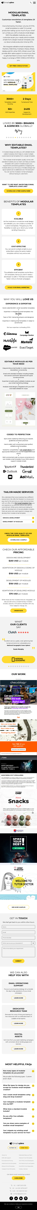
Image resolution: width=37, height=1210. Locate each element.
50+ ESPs (18, 313)
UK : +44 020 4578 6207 (19, 1188)
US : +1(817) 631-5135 (19, 1185)
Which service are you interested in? (13, 943)
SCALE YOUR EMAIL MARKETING (18, 287)
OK (18, 1207)
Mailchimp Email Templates (9, 1163)
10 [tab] (28, 666)
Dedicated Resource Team (25, 1155)
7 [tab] (19, 137)
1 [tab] (6, 137)
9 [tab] (23, 137)
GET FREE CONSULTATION (19, 66)
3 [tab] (13, 666)
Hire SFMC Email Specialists (26, 1166)
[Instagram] (26, 1198)
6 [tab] (17, 137)
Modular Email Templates (25, 1157)
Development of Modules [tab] (13, 521)
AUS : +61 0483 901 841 (19, 1191)
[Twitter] (16, 1198)
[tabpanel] (18, 132)
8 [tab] (21, 137)
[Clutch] (18, 632)
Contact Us (12, 1148)
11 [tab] (28, 137)
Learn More (18, 998)
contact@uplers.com (19, 1194)
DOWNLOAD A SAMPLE (18, 540)
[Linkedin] (21, 1198)
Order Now (24, 1148)
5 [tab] (15, 137)
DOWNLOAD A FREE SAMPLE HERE (18, 191)
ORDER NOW (18, 610)
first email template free (23, 503)
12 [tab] (30, 137)
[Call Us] (31, 2)
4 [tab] (13, 137)
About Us (4, 1155)
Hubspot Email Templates (8, 1169)
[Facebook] (11, 1198)
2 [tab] (8, 137)
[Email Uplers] (7, 3)
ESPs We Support (6, 1157)
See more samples (18, 907)
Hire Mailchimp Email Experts (26, 1163)
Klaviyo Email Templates (8, 1166)
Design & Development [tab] (11, 518)
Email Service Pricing (7, 1160)
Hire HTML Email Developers (26, 1160)
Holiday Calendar (23, 1169)
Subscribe (18, 1178)
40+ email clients (26, 450)
